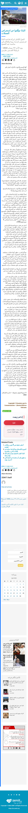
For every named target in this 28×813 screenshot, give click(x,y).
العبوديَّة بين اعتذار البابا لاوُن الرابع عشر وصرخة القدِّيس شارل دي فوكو (16, 682)
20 (11, 593)
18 (4, 593)
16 (20, 590)
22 (17, 593)
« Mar (4, 599)
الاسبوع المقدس (13, 8)
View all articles (7, 487)
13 (11, 590)
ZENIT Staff (7, 56)
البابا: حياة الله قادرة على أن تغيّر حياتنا (16, 690)
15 (17, 590)
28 (14, 596)
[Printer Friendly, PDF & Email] (6, 411)
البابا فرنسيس (4, 8)
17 (23, 590)
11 (4, 590)
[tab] (8, 727)
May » (8, 599)
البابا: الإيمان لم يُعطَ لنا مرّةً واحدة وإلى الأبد (8, 657)
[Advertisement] (14, 528)
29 (17, 596)
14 (14, 590)
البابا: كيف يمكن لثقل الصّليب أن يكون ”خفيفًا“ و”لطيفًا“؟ (16, 706)
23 (20, 593)
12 (7, 590)
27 (11, 596)
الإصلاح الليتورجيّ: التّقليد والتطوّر (16, 697)
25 (4, 596)
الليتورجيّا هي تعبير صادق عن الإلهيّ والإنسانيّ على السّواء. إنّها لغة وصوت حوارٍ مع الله (7, 647)
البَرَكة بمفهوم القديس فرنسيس (16, 713)
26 (7, 596)
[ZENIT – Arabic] (8, 3)
